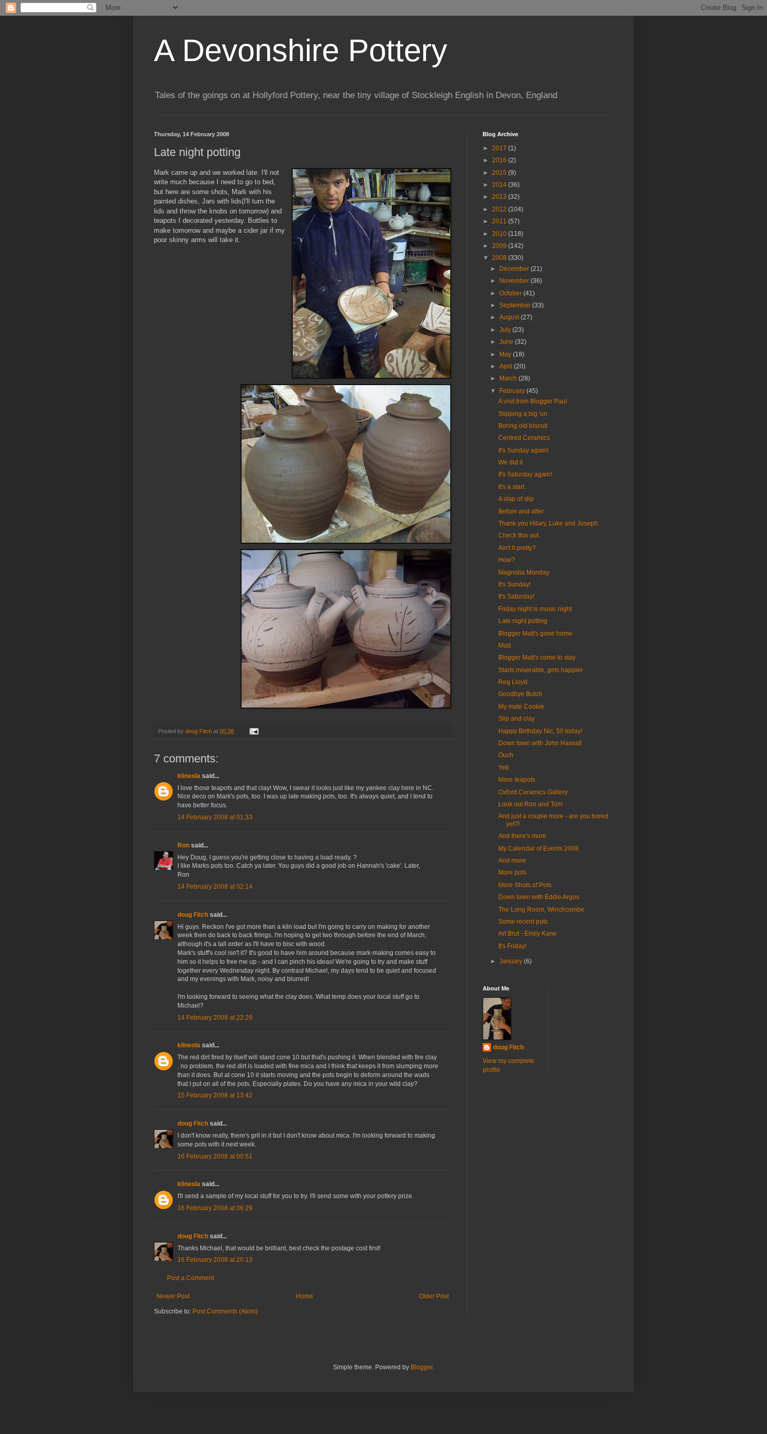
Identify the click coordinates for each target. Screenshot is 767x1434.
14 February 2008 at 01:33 (215, 817)
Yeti (503, 767)
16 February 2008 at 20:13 (215, 1259)
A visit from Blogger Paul (532, 401)
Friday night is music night (535, 609)
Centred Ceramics (524, 437)
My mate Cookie (521, 706)
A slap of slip (516, 499)
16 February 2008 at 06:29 (215, 1208)
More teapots (516, 779)
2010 (500, 233)
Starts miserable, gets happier (540, 670)
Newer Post (173, 1296)
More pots (512, 872)
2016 (500, 160)
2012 (500, 209)
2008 (500, 257)
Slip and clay (516, 718)
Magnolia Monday (523, 572)
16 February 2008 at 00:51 (215, 1156)
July (505, 329)
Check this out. (519, 535)
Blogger (422, 1367)
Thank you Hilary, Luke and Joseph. (549, 523)
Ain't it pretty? (517, 548)
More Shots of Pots (525, 885)
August (510, 317)
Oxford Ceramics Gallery (533, 792)
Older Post (434, 1296)
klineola (188, 776)
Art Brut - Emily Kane (527, 933)
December (515, 268)
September (515, 305)
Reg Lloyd (513, 682)
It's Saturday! (516, 596)
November (515, 280)
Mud (504, 645)
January (511, 961)
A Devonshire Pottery (300, 50)
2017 (500, 148)
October (511, 293)
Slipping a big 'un (522, 413)
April (506, 366)
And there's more (522, 836)
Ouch (505, 755)
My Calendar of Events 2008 (538, 848)
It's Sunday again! (523, 450)
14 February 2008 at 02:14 (215, 886)
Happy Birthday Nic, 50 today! (540, 731)
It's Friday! (512, 946)
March (509, 378)
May (506, 354)
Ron (183, 845)
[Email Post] (253, 731)
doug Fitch (192, 914)
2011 (500, 221)
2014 (500, 184)
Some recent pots (523, 921)
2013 (500, 196)
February (512, 391)
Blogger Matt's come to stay (537, 657)
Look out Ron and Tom (530, 804)
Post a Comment (190, 1278)
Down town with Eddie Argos (538, 897)
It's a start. (512, 487)
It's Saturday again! (525, 474)
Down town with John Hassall (540, 743)
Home (304, 1296)
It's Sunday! (514, 584)
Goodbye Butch (520, 694)
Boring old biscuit (522, 425)
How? (506, 560)
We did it (510, 462)
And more (512, 860)
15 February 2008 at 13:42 (215, 1095)
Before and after (521, 511)
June (507, 341)
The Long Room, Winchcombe (541, 909)
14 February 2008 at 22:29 (215, 1017)
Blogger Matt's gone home (535, 633)
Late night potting (522, 621)
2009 (500, 245)
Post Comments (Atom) (225, 1311)
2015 (500, 172)
